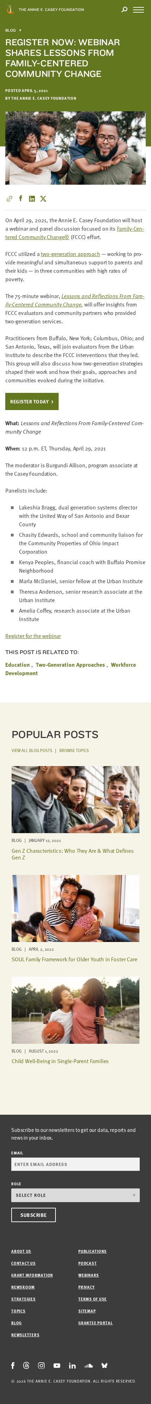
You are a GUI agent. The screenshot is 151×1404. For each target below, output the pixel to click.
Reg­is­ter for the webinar (33, 636)
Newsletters (25, 1335)
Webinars (88, 1275)
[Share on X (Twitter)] (43, 199)
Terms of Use (92, 1299)
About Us (21, 1251)
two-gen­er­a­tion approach (70, 254)
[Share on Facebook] (21, 199)
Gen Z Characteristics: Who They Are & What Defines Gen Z (73, 854)
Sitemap (87, 1311)
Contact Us (23, 1263)
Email (17, 1153)
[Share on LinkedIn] (32, 199)
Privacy (86, 1287)
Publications (92, 1251)
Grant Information (32, 1275)
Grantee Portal (95, 1323)
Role (16, 1184)
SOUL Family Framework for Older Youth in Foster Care (74, 959)
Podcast (87, 1263)
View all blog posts (32, 750)
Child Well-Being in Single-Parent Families (60, 1061)
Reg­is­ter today (29, 401)
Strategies (23, 1299)
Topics (18, 1311)
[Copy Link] (9, 199)
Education (17, 664)
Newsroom (23, 1287)
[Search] (124, 10)
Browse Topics (74, 750)
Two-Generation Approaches (70, 664)
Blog (10, 30)
